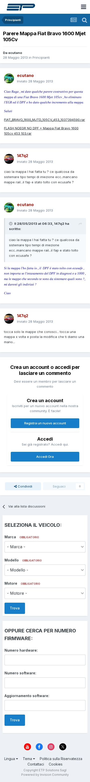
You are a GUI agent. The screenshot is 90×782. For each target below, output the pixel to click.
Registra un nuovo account (45, 423)
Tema (28, 759)
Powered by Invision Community (45, 775)
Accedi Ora (45, 457)
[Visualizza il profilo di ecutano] (9, 78)
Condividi (24, 486)
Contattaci (36, 764)
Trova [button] (15, 608)
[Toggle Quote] (11, 224)
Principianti (41, 57)
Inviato (35, 81)
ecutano (15, 53)
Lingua (10, 759)
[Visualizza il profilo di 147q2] (9, 159)
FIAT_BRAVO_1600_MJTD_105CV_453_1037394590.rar (44, 120)
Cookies (55, 764)
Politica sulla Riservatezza (61, 759)
